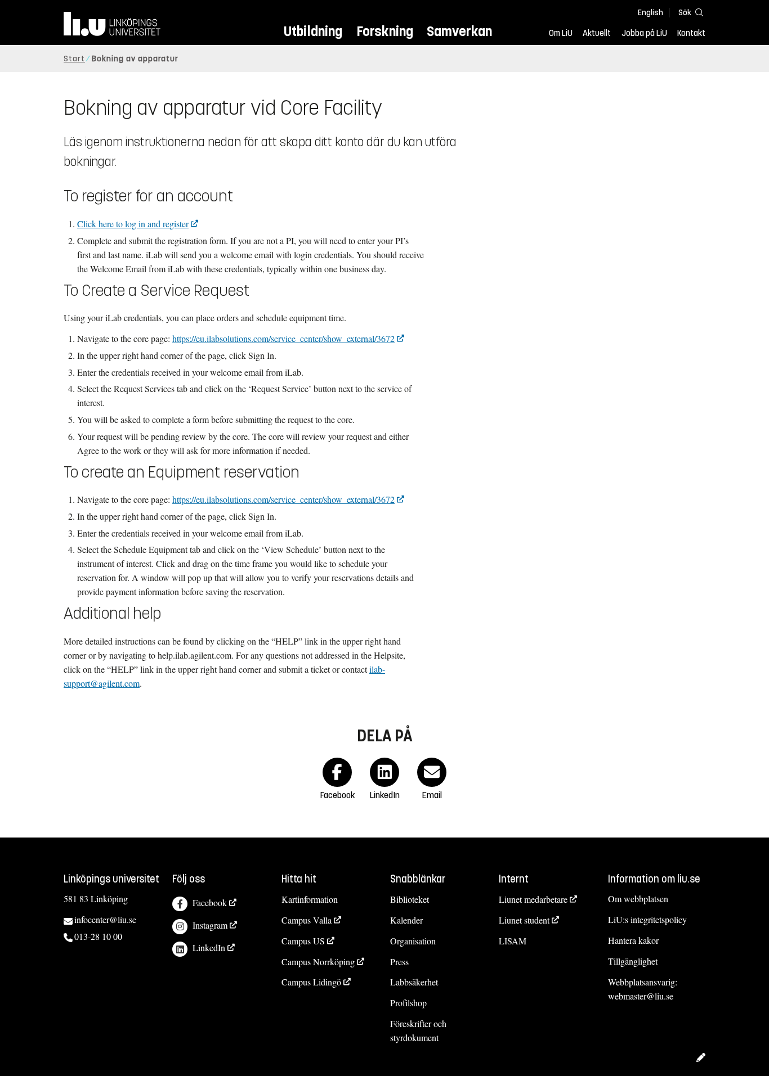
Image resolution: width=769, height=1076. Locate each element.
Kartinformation (309, 899)
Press (399, 961)
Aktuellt (597, 33)
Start (74, 59)
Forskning (384, 31)
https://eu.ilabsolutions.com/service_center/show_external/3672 (283, 338)
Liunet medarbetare (533, 899)
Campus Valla (306, 920)
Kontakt (691, 33)
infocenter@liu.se (105, 919)
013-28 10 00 (98, 936)
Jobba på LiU (644, 33)
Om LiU (561, 33)
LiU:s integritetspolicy (647, 919)
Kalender (406, 920)
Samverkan (459, 31)
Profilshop (408, 1003)
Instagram (210, 925)
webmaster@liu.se (640, 996)
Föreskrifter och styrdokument (418, 1030)
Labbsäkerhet (414, 982)
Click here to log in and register (133, 223)
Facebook (210, 902)
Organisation (413, 941)
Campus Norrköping (318, 961)
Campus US (303, 941)
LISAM (512, 941)
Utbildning (313, 31)
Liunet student (524, 920)
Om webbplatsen (638, 898)
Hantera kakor (633, 940)
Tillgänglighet (633, 961)
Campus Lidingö (311, 982)
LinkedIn (209, 947)
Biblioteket (409, 899)
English (650, 12)
